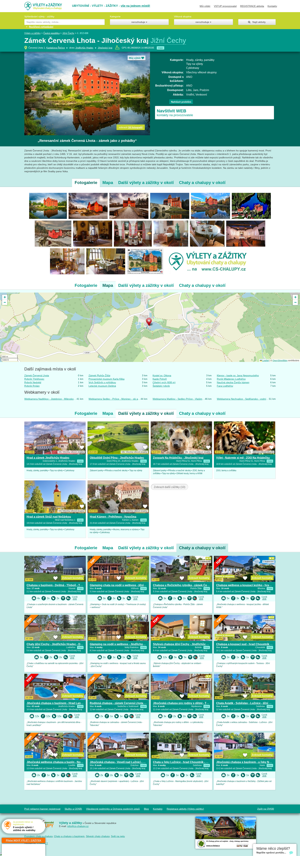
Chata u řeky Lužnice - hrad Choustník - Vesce (183, 762)
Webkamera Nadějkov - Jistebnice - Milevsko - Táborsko (50, 398)
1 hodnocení (205, 561)
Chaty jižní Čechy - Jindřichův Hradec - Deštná (57, 644)
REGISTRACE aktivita (252, 6)
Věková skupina (182, 16)
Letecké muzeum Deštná (102, 385)
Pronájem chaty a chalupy (38, 836)
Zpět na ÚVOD (265, 808)
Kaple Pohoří (160, 379)
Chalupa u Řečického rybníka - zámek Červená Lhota (188, 585)
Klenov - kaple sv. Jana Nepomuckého (238, 375)
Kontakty (272, 6)
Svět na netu (118, 836)
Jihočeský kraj (105, 47)
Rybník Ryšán (32, 385)
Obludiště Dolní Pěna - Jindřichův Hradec (117, 457)
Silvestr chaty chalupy (98, 836)
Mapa (107, 182)
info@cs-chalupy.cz (78, 826)
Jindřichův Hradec (84, 47)
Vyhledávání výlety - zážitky (39, 16)
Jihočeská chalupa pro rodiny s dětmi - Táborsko (185, 703)
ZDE (75, 599)
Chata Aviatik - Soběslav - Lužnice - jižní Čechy (246, 703)
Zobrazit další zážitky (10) (169, 487)
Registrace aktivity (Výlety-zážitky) (185, 808)
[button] (150, 322)
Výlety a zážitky (32, 33)
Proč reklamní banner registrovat (42, 808)
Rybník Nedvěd (32, 382)
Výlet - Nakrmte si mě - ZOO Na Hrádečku (243, 457)
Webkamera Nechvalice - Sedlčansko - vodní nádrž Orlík (243, 398)
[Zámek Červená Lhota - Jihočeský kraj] (48, 205)
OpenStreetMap (280, 360)
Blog (146, 808)
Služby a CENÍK (73, 808)
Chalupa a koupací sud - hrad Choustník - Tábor (247, 644)
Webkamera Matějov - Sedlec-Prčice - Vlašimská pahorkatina (179, 398)
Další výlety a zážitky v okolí (146, 182)
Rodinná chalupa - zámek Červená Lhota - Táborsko (124, 703)
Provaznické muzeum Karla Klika (106, 379)
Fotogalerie (86, 182)
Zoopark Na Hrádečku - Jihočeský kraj (178, 457)
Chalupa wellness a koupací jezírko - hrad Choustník (250, 585)
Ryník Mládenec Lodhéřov (231, 379)
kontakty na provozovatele (175, 112)
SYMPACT (42, 843)
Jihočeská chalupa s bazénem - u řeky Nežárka (247, 762)
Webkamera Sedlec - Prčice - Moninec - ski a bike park (115, 398)
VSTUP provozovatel (225, 6)
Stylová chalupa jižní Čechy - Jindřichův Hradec (184, 644)
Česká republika (51, 33)
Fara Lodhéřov (225, 385)
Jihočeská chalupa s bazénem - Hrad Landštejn (58, 703)
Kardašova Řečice (55, 47)
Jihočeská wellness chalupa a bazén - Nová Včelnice (61, 762)
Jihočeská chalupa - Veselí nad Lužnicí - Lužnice (121, 762)
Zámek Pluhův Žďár (99, 375)
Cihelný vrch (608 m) (164, 382)
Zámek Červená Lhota (36, 375)
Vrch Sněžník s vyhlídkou (102, 382)
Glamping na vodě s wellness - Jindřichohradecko (122, 644)
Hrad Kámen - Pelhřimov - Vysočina (113, 516)
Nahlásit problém (181, 101)
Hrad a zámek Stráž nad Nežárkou (49, 516)
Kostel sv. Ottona (162, 375)
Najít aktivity (258, 22)
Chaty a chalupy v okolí (202, 182)
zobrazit (131, 127)
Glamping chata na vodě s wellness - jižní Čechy (121, 585)
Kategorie (115, 16)
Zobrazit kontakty (72, 577)
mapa (160, 48)
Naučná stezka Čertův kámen (233, 382)
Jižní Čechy (68, 33)
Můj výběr (205, 6)
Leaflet (265, 360)
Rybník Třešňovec (34, 379)
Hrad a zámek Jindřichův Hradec (48, 457)
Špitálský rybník (161, 385)
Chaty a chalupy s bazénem (69, 836)
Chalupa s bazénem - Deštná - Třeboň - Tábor (56, 585)
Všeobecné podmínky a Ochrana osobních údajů (113, 808)
